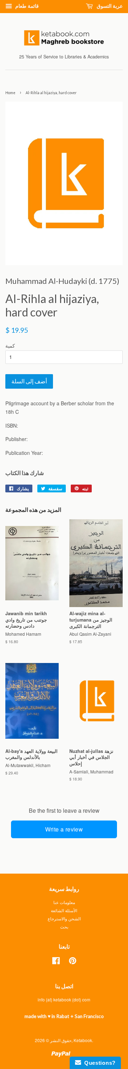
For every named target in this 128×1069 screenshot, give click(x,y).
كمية (10, 345)
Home (10, 93)
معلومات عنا (64, 902)
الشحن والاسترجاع (64, 918)
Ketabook (83, 1040)
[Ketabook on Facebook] (56, 962)
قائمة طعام (26, 5)
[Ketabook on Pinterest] (72, 962)
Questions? (98, 1063)
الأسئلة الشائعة (64, 910)
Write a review (64, 829)
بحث (64, 927)
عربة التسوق (109, 6)
